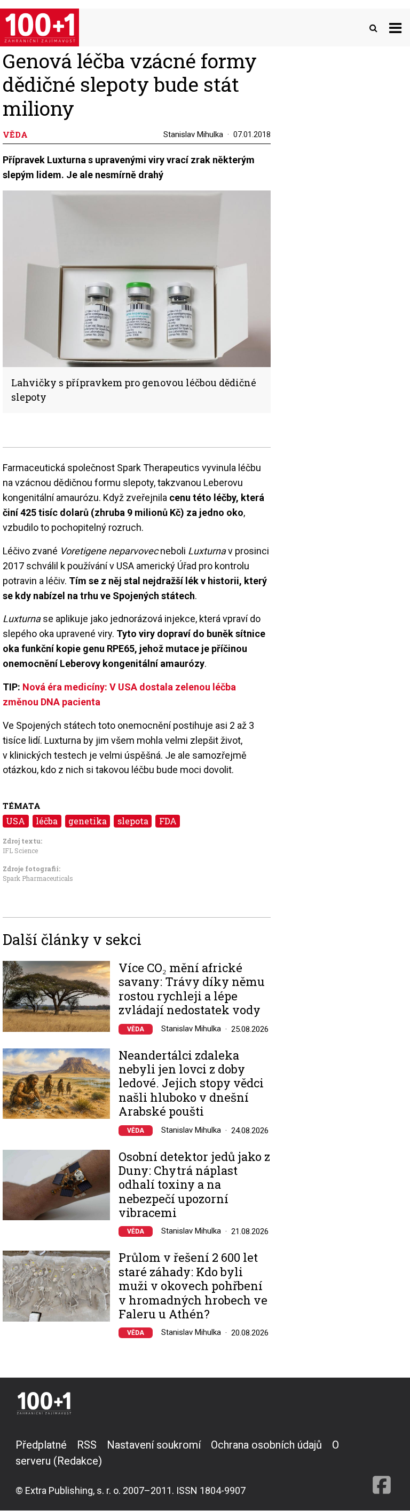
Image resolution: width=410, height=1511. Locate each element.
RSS (87, 1444)
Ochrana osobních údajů (266, 1444)
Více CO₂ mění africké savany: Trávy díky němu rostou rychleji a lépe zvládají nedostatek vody (192, 989)
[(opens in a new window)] (382, 1467)
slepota (132, 820)
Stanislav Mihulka (193, 134)
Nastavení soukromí (154, 1444)
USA (15, 820)
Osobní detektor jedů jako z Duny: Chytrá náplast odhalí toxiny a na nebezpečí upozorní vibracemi (194, 1185)
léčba (47, 820)
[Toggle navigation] (395, 27)
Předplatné (41, 1444)
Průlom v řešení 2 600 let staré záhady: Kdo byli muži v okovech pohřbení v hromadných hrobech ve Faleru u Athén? (193, 1286)
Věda (135, 1029)
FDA (168, 820)
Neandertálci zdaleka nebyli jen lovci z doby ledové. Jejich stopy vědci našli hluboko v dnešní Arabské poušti (191, 1083)
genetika (87, 820)
